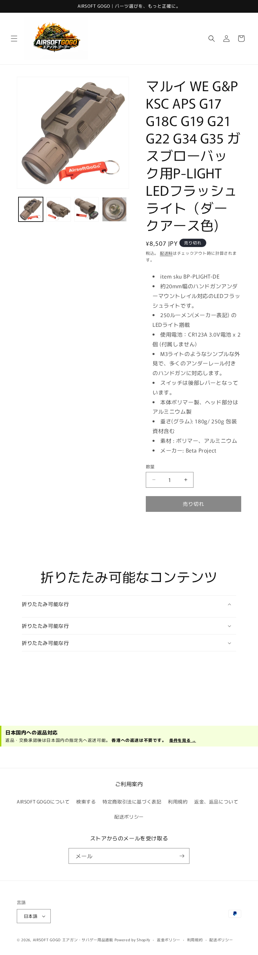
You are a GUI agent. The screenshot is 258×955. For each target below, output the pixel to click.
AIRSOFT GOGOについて (43, 801)
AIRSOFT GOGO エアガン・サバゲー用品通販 (73, 939)
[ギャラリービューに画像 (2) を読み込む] (58, 209)
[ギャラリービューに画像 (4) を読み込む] (114, 209)
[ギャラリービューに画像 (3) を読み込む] (86, 209)
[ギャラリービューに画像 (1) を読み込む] (30, 209)
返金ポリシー (168, 939)
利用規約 (177, 801)
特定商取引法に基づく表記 (131, 801)
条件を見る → (182, 740)
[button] (14, 38)
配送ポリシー (129, 816)
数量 (150, 466)
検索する (86, 801)
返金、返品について (216, 801)
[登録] (181, 856)
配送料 (166, 253)
